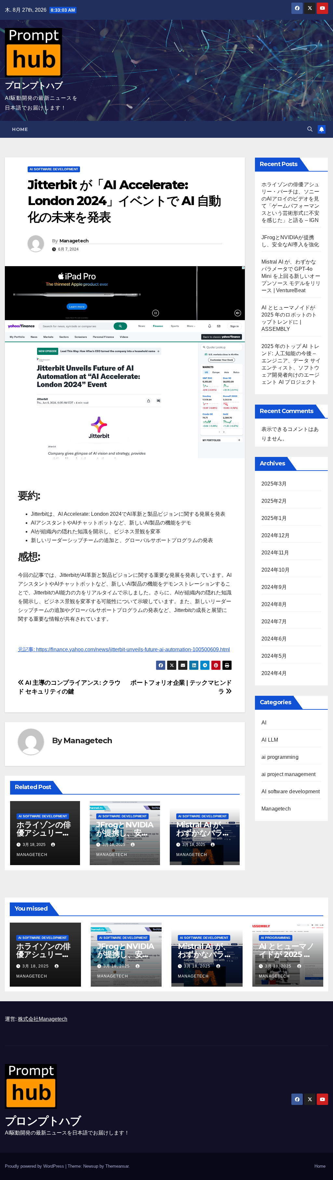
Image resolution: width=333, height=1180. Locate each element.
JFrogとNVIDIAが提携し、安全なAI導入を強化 (124, 833)
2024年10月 (275, 570)
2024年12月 (275, 535)
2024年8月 (274, 604)
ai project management (288, 774)
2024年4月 (274, 673)
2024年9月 (274, 587)
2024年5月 (274, 656)
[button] (310, 129)
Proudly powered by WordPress (35, 1166)
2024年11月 (275, 552)
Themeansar (116, 1166)
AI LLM (269, 740)
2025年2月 (274, 501)
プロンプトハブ (33, 85)
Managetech (74, 241)
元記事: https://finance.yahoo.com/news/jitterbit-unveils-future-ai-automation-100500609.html (124, 649)
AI (263, 722)
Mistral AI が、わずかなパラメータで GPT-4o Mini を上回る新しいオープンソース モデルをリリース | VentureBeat (291, 276)
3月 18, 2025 (36, 966)
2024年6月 (274, 639)
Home (20, 129)
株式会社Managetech (42, 1019)
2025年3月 (274, 483)
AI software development (54, 169)
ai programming (280, 757)
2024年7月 (274, 621)
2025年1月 (274, 518)
